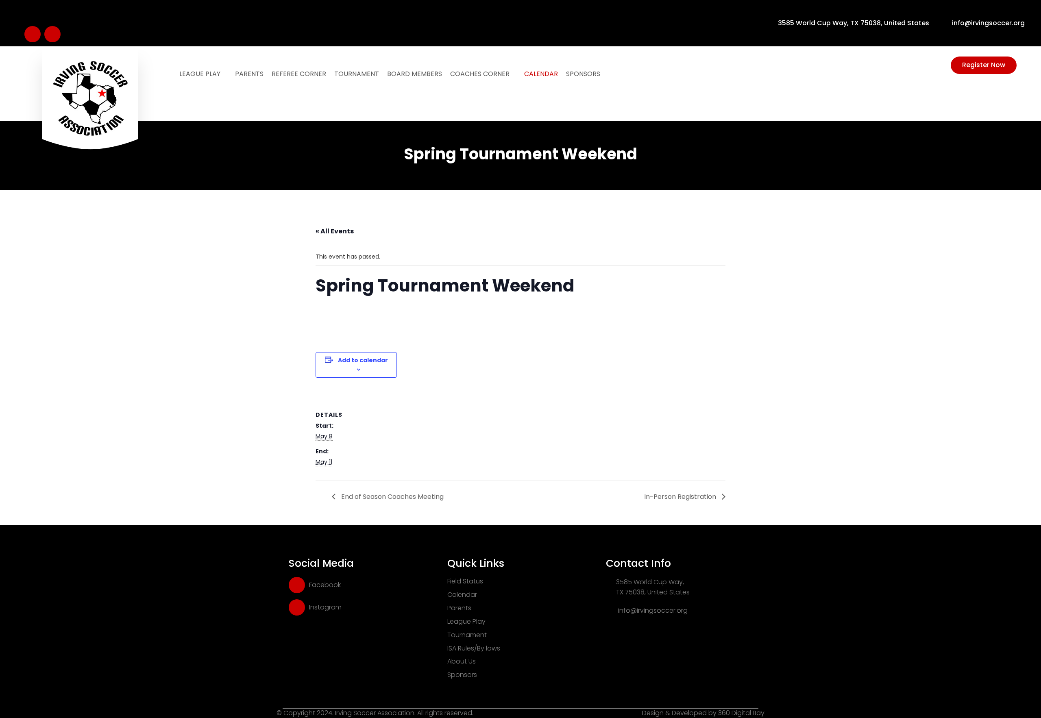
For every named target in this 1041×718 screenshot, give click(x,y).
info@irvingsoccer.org (988, 23)
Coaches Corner (480, 73)
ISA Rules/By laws (473, 648)
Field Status (465, 581)
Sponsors (583, 73)
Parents (249, 73)
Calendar (541, 73)
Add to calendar (363, 360)
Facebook (325, 585)
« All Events (335, 231)
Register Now (983, 65)
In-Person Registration (681, 496)
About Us (461, 661)
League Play (200, 73)
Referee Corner (299, 73)
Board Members (414, 73)
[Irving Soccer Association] (90, 112)
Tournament (356, 73)
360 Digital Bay (741, 713)
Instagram (325, 607)
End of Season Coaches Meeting (392, 496)
